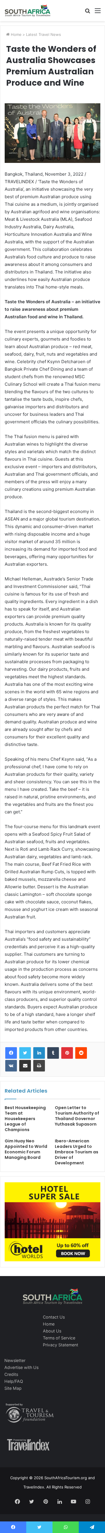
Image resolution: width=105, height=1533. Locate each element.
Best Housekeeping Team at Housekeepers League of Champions (25, 1119)
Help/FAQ (13, 1381)
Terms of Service (59, 1337)
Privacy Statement (60, 1344)
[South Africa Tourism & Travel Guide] (27, 10)
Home (16, 34)
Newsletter (14, 1360)
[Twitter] (25, 1053)
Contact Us (54, 1317)
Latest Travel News (43, 34)
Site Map (13, 1388)
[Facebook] (11, 1053)
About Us (52, 1330)
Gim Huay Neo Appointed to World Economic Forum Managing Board (26, 1149)
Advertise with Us (21, 1367)
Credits (11, 1374)
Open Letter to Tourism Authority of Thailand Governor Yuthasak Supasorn (77, 1116)
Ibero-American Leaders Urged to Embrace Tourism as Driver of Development (76, 1152)
